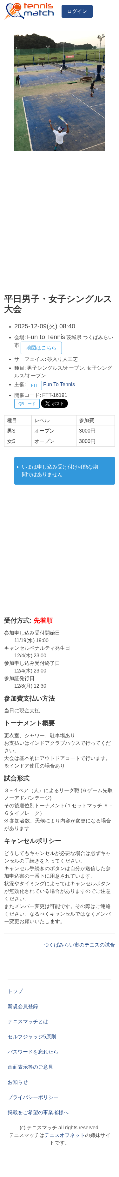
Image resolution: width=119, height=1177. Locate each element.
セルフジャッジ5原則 (32, 1036)
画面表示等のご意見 (30, 1067)
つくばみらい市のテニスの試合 (79, 944)
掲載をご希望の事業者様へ (38, 1112)
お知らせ (18, 1082)
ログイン (77, 11)
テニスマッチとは (28, 1021)
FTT (34, 385)
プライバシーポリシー (33, 1097)
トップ (15, 991)
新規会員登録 (23, 1006)
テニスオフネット (64, 1135)
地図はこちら (41, 347)
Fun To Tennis (59, 384)
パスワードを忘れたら (33, 1052)
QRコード (27, 404)
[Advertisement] (59, 222)
